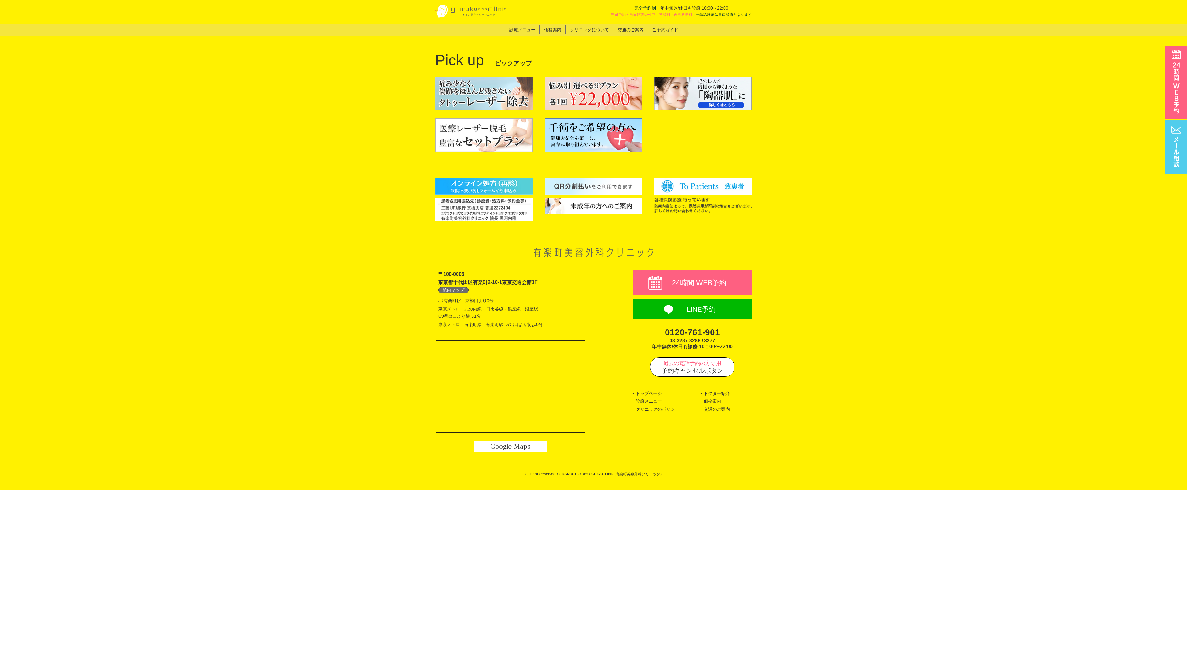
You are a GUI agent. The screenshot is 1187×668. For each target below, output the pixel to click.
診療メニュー (649, 401)
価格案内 (712, 401)
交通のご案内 (717, 409)
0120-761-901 (692, 332)
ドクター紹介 (717, 393)
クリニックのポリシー (657, 409)
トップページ (649, 393)
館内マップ (453, 290)
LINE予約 (701, 309)
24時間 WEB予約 (699, 283)
